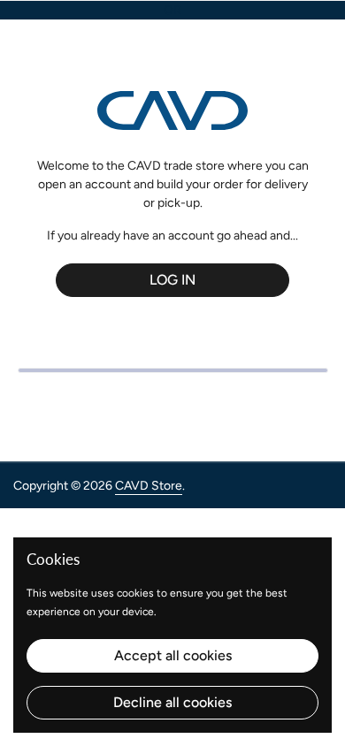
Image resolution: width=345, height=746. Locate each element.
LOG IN (173, 279)
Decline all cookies (172, 702)
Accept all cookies (173, 655)
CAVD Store (148, 485)
